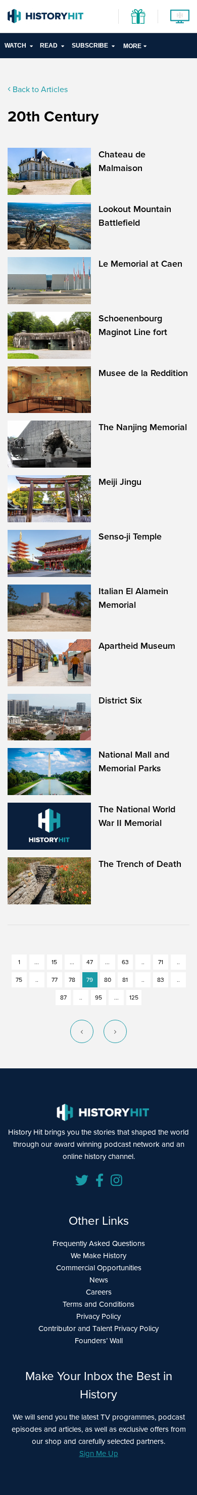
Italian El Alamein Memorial (133, 598)
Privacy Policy (98, 1316)
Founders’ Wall (99, 1340)
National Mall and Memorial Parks (133, 761)
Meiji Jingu (119, 481)
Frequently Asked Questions (99, 1243)
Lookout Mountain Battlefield (134, 215)
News (98, 1279)
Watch (15, 45)
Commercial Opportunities (98, 1267)
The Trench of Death (139, 863)
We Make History (98, 1255)
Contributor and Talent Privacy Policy (98, 1328)
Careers (99, 1292)
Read (49, 45)
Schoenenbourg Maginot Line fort (132, 325)
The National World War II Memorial (136, 816)
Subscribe (90, 45)
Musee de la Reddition (143, 373)
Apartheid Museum (136, 645)
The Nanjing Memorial (142, 427)
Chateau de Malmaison (121, 161)
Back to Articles (39, 89)
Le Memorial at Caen (140, 263)
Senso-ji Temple (130, 536)
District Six (120, 700)
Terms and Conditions (98, 1304)
